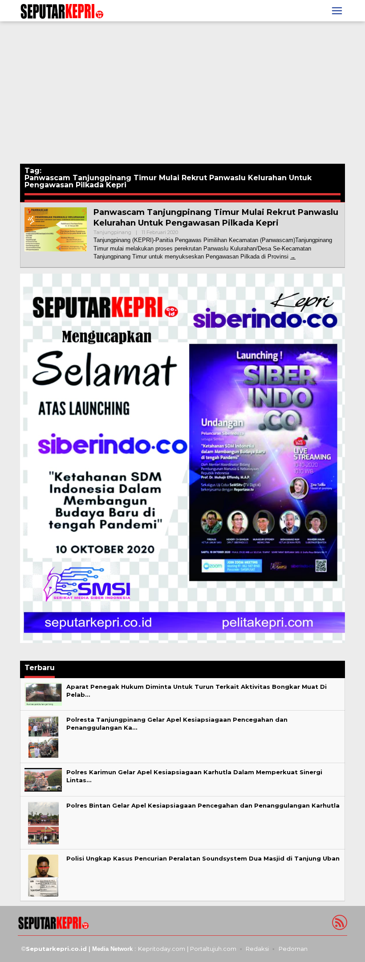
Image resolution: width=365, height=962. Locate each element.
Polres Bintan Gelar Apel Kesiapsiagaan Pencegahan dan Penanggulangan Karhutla (203, 805)
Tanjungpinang (112, 232)
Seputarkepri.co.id (56, 948)
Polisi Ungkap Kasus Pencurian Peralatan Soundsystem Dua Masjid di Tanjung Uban (203, 858)
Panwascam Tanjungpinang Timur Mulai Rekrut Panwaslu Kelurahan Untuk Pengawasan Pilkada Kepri (215, 217)
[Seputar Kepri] (62, 10)
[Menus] (337, 10)
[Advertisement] (182, 92)
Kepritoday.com (161, 948)
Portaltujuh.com (213, 948)
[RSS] (338, 924)
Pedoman (293, 948)
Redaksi (257, 948)
